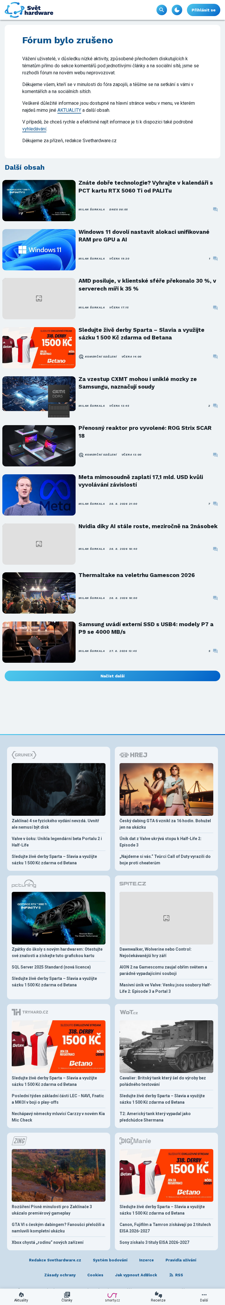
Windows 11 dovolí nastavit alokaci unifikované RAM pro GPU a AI (144, 236)
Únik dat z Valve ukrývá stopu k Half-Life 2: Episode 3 (161, 841)
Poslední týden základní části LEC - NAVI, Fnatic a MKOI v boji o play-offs (58, 1099)
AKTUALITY (69, 110)
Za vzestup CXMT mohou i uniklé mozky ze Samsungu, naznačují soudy (138, 383)
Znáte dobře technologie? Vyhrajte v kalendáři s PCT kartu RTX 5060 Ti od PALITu (146, 186)
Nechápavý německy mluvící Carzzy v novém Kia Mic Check (58, 1116)
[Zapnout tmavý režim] (177, 10)
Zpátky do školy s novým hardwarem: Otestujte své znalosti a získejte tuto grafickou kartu (57, 952)
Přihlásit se (204, 10)
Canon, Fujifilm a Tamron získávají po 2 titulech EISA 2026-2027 (165, 1227)
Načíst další (112, 676)
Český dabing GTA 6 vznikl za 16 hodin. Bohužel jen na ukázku (165, 824)
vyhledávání (34, 129)
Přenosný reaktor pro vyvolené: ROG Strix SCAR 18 (145, 432)
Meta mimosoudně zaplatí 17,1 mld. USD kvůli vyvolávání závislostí (141, 481)
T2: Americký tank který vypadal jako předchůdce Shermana (155, 1116)
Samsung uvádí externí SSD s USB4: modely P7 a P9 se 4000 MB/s (146, 628)
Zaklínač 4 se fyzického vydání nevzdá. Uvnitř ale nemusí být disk (55, 824)
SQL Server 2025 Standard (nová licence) (51, 967)
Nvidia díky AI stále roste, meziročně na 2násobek (148, 526)
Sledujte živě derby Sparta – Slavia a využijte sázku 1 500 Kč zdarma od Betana (141, 334)
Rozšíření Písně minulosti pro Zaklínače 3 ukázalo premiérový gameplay (52, 1209)
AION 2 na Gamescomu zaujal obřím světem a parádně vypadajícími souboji (163, 970)
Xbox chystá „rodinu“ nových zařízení (47, 1242)
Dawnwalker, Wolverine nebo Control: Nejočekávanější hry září (156, 952)
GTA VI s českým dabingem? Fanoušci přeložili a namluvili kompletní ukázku (58, 1227)
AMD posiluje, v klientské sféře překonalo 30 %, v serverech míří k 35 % (147, 284)
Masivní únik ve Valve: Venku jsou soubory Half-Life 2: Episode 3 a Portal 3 (166, 988)
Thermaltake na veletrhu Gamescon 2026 (137, 575)
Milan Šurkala (92, 209)
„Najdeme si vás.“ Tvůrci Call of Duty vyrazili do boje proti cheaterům (165, 859)
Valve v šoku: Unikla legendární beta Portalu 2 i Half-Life (57, 841)
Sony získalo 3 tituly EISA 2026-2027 (154, 1242)
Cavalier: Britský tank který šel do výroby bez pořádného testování (163, 1081)
